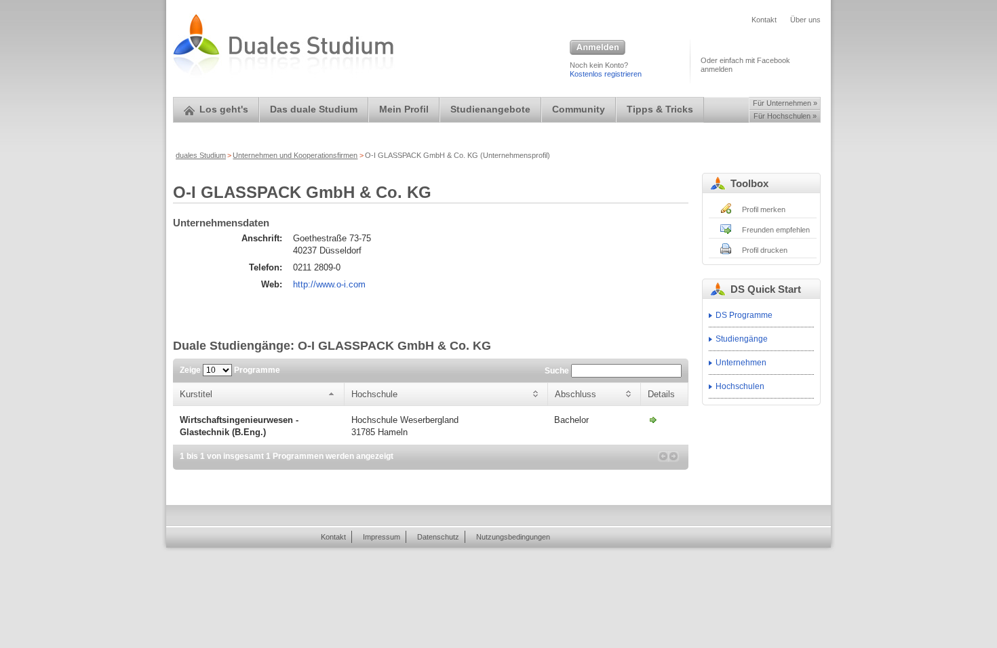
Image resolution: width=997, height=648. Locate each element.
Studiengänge (742, 339)
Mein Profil (404, 109)
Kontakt (764, 20)
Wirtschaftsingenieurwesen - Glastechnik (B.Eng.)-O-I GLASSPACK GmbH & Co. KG (653, 419)
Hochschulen (740, 386)
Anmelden (597, 48)
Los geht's (223, 109)
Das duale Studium (313, 109)
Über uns (805, 20)
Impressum (381, 537)
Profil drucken (764, 250)
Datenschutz (438, 537)
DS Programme (744, 315)
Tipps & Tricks (660, 109)
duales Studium (201, 155)
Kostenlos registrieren (606, 74)
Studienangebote (490, 109)
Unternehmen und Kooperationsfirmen (295, 155)
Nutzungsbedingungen (513, 537)
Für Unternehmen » (785, 103)
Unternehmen (741, 362)
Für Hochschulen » (785, 116)
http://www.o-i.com (329, 284)
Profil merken (763, 209)
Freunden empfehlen (776, 230)
